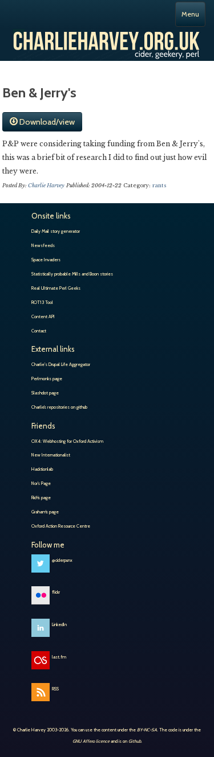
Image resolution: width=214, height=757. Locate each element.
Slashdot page (45, 393)
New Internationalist (50, 455)
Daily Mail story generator (55, 231)
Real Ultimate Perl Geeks (55, 288)
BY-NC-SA (147, 730)
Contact (38, 331)
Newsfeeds (43, 245)
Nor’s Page (41, 483)
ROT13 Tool (42, 302)
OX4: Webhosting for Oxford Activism (67, 441)
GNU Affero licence (91, 741)
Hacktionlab (42, 469)
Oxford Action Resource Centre (60, 526)
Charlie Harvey (107, 40)
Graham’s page (45, 512)
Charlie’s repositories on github (59, 407)
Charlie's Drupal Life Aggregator (60, 364)
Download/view (46, 122)
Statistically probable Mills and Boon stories (72, 274)
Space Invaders (45, 259)
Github (134, 741)
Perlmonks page (46, 378)
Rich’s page (41, 497)
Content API (43, 316)
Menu (190, 14)
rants (159, 185)
